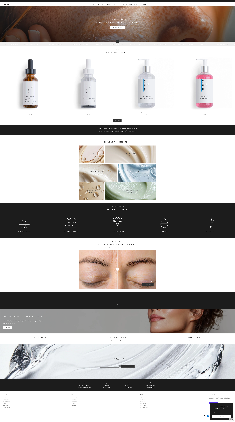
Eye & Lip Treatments (6, 407)
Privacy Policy (142, 399)
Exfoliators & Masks (6, 401)
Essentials (108, 4)
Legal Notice (142, 397)
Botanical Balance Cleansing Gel (204, 112)
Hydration (73, 403)
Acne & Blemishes (74, 397)
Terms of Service (143, 405)
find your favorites (117, 27)
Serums (4, 397)
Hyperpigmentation (74, 401)
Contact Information (143, 407)
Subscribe (127, 366)
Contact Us (124, 4)
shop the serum (148, 284)
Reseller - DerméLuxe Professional (138, 4)
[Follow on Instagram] (3, 411)
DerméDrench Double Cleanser (146, 112)
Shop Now (221, 416)
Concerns (116, 4)
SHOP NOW (7, 327)
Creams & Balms (6, 399)
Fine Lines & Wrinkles (75, 399)
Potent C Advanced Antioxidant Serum (30, 112)
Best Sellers (100, 4)
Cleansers (4, 403)
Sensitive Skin (73, 405)
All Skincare (91, 4)
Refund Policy (142, 401)
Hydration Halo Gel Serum (88, 112)
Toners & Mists (5, 405)
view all (117, 120)
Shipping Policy (143, 403)
